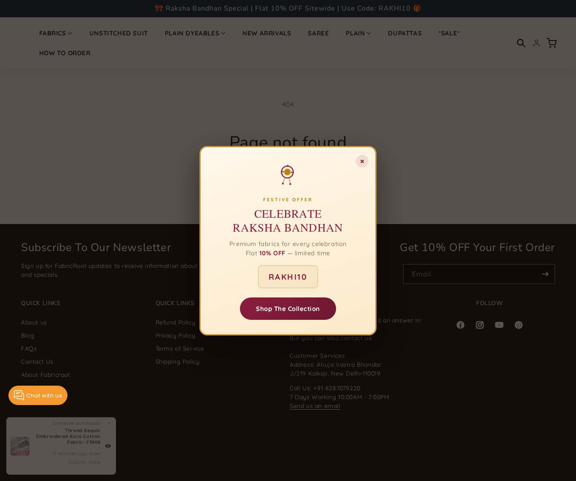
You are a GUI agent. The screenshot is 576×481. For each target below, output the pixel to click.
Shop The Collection (288, 308)
